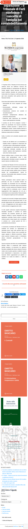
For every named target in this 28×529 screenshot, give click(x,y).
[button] (14, 262)
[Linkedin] (10, 276)
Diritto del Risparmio (18, 1)
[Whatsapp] (21, 276)
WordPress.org (5, 513)
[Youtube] (14, 276)
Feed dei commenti (6, 511)
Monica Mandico (20, 30)
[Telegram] (17, 276)
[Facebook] (6, 276)
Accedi (3, 507)
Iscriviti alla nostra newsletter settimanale (14, 283)
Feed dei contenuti (6, 509)
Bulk (22, 526)
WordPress (15, 526)
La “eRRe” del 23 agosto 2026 (8, 483)
